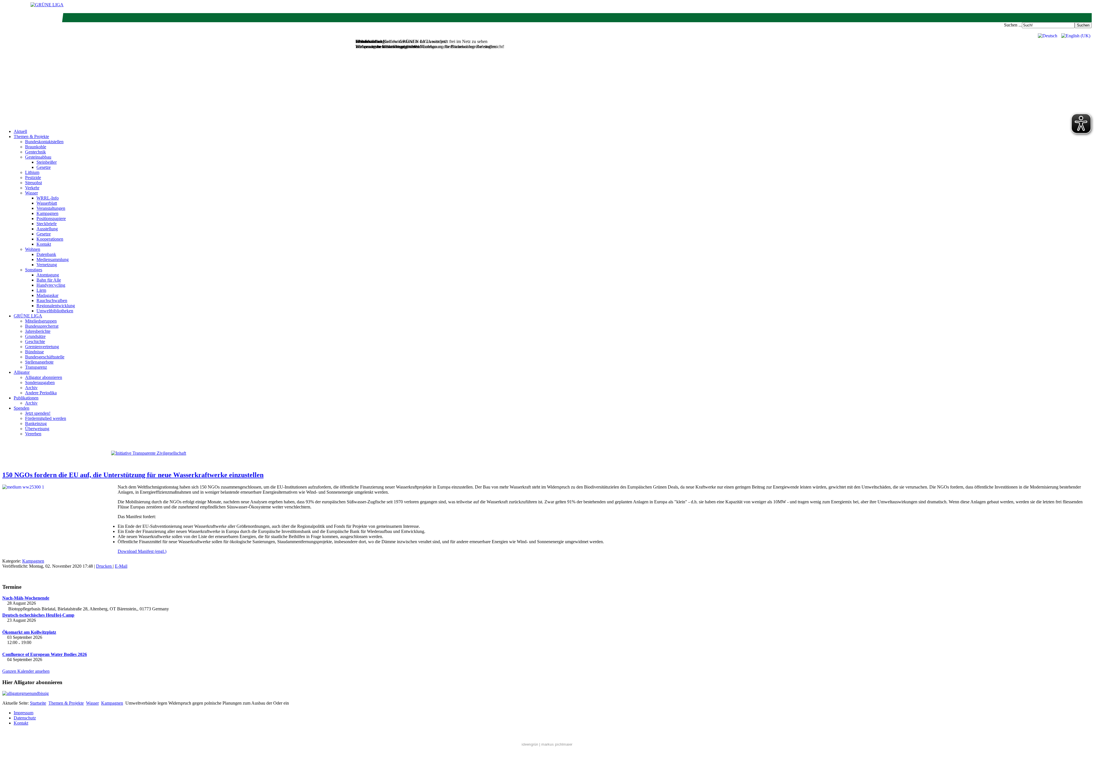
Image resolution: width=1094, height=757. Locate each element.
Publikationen (26, 397)
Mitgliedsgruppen (41, 321)
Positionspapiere (51, 218)
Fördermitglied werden (45, 418)
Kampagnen (47, 213)
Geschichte (35, 341)
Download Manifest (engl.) (142, 551)
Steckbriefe (46, 223)
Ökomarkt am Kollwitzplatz (29, 632)
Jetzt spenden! (37, 413)
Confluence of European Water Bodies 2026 (44, 654)
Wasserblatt (46, 203)
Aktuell (20, 131)
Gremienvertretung (42, 346)
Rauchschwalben (51, 300)
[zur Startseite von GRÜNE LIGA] (47, 4)
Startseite (38, 703)
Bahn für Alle (48, 280)
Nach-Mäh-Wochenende (25, 598)
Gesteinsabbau (38, 157)
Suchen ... (1013, 24)
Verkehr (32, 187)
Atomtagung (47, 274)
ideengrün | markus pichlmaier (547, 744)
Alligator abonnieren (43, 377)
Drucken (104, 566)
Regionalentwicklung (55, 305)
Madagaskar (47, 295)
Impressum (23, 712)
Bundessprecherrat (41, 326)
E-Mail (121, 566)
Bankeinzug (36, 423)
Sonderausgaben (40, 382)
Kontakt (43, 244)
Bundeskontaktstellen (44, 141)
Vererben (33, 433)
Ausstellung (47, 228)
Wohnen (32, 249)
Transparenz (36, 367)
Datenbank (46, 254)
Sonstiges (33, 269)
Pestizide (33, 177)
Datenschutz (25, 717)
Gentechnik (35, 151)
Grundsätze (35, 336)
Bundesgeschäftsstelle (44, 356)
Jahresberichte (37, 331)
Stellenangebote (39, 362)
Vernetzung (46, 264)
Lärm (41, 290)
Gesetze (43, 167)
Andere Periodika (41, 392)
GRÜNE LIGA (28, 315)
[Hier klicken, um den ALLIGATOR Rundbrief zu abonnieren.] (547, 693)
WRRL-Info (47, 198)
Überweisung (37, 428)
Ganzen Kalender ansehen (26, 671)
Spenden (21, 408)
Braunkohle (35, 146)
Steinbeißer (46, 162)
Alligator (22, 372)
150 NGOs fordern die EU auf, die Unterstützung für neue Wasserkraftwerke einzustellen (133, 475)
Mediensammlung (52, 259)
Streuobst (33, 182)
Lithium (32, 172)
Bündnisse (34, 351)
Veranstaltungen (50, 208)
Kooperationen (49, 239)
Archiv (31, 387)
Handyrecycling (50, 285)
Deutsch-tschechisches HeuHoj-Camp (38, 615)
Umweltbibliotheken (54, 310)
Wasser (31, 192)
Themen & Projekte (31, 136)
